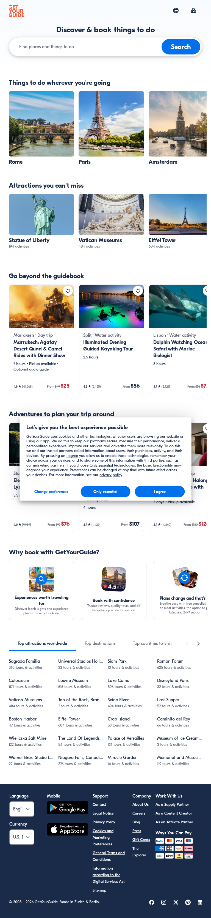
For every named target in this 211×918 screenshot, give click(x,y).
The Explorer (139, 851)
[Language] (175, 10)
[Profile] (193, 11)
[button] (41, 128)
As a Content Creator (174, 813)
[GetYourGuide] (16, 11)
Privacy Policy (104, 822)
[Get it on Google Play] (67, 808)
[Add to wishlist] (68, 291)
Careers (138, 813)
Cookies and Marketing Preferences (103, 837)
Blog (136, 822)
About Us (140, 804)
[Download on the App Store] (67, 830)
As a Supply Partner (172, 804)
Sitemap (99, 890)
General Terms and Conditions (109, 856)
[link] (41, 128)
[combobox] (89, 47)
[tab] (42, 643)
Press (136, 831)
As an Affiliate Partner (174, 822)
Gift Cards (141, 839)
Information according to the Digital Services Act (109, 875)
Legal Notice (103, 813)
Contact (99, 804)
